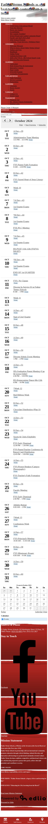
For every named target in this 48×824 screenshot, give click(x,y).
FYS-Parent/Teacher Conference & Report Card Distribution (28, 450)
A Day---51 (18, 365)
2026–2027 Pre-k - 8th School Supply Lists (25, 58)
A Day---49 (18, 337)
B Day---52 (18, 403)
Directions (42, 822)
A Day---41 (18, 158)
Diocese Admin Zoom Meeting (26, 356)
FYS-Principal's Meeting (23, 538)
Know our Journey (16, 30)
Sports (12, 90)
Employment (14, 96)
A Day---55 (18, 460)
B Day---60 (18, 574)
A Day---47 (18, 310)
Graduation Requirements (19, 74)
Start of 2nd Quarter (21, 317)
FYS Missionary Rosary (23, 553)
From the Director (16, 28)
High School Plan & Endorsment (21, 66)
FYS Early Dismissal (22, 443)
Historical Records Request (19, 60)
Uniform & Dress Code (18, 56)
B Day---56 (18, 484)
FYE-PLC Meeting (21, 228)
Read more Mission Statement (11, 793)
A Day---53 (18, 418)
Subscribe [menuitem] (42, 125)
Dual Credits (14, 70)
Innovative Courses (16, 68)
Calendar (5, 822)
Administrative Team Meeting (26, 137)
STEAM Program (16, 72)
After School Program (17, 40)
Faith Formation (15, 78)
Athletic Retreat (20, 505)
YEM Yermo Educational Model (21, 26)
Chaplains (13, 86)
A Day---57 (18, 532)
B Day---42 (18, 173)
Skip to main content (8, 18)
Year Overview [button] (30, 125)
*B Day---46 (18, 259)
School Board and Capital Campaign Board (25, 36)
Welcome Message (16, 46)
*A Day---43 (18, 200)
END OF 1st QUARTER (24, 272)
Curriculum (14, 64)
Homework (31, 822)
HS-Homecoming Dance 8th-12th (27, 380)
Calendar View (41, 612)
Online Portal (14, 54)
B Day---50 (18, 350)
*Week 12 (17, 388)
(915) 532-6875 (16, 631)
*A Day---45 (18, 236)
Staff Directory (18, 822)
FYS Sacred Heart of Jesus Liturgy (28, 179)
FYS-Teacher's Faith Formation (26, 475)
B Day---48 (18, 325)
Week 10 (17, 188)
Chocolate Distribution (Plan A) (27, 409)
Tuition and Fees (16, 50)
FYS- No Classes (20, 281)
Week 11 (17, 298)
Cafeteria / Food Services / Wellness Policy (25, 42)
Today (3, 612)
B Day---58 (18, 547)
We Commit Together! (18, 34)
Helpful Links (15, 104)
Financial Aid (14, 100)
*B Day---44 (18, 215)
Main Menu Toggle (8, 20)
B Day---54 (18, 430)
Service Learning (16, 80)
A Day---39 (18, 131)
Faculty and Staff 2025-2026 (20, 38)
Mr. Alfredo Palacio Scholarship (21, 102)
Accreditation (14, 32)
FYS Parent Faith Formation (25, 165)
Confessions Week (21, 524)
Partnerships (14, 82)
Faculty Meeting (20, 490)
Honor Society (15, 88)
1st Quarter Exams (21, 207)
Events (6, 619)
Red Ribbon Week (21, 395)
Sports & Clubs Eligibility (24, 437)
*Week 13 (17, 517)
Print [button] (21, 125)
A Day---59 (18, 561)
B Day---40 (18, 146)
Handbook (13, 52)
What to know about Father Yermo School (25, 48)
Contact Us (14, 94)
